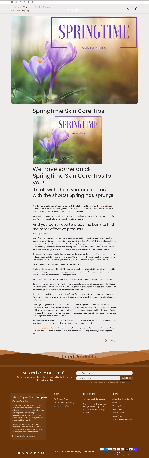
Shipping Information (119, 406)
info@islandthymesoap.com (25, 436)
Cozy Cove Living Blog (20, 10)
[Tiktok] (24, 2)
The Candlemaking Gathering (43, 7)
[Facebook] (12, 2)
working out (58, 257)
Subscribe (126, 378)
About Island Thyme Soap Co (122, 399)
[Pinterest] (28, 2)
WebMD (46, 233)
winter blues (104, 206)
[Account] (127, 8)
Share (111, 340)
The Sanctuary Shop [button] (19, 7)
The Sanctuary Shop (61, 399)
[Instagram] (20, 2)
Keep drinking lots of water (43, 328)
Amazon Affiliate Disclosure (122, 419)
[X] (16, 2)
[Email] (36, 2)
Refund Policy (117, 409)
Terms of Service (111, 382)
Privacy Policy (122, 382)
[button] (123, 8)
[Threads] (32, 2)
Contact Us (116, 402)
